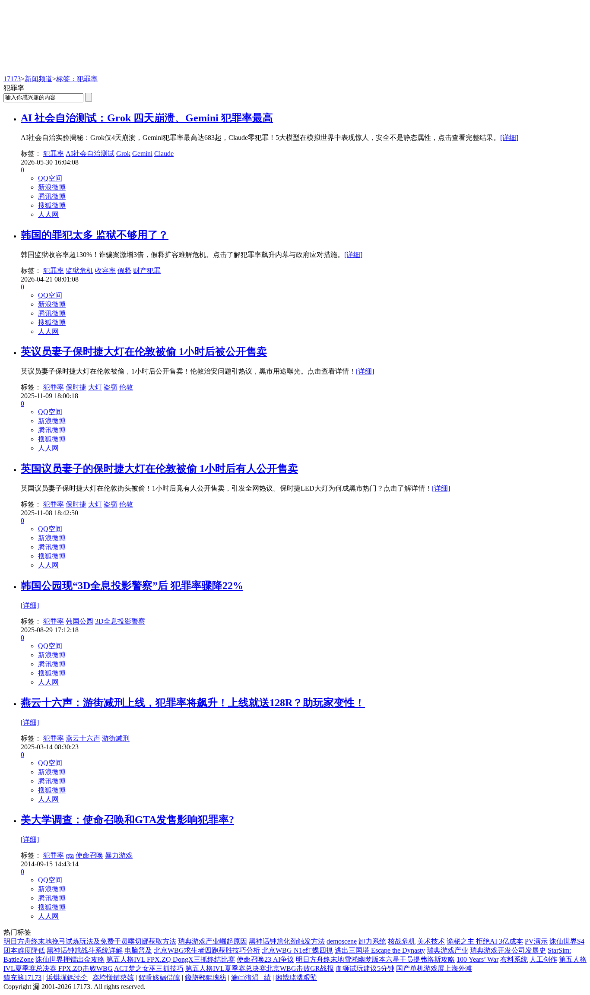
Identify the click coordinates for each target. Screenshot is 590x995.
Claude (164, 153)
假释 (124, 270)
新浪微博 (52, 187)
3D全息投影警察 (120, 621)
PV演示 (536, 941)
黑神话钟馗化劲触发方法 (287, 941)
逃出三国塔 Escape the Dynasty (380, 950)
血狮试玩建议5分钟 (365, 968)
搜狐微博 (52, 205)
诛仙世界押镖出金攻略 (70, 959)
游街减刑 (116, 738)
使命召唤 (89, 855)
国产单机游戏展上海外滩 (434, 968)
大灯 (95, 387)
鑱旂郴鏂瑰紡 (205, 977)
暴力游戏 (119, 855)
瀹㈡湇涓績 (251, 977)
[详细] (509, 137)
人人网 (48, 214)
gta (70, 855)
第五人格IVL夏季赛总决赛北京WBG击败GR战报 (259, 968)
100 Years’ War (477, 959)
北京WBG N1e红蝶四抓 (297, 950)
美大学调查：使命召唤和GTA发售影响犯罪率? (127, 819)
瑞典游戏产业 (447, 950)
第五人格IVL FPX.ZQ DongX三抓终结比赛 (170, 959)
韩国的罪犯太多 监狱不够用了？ (94, 235)
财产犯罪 (147, 270)
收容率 (105, 270)
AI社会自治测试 (90, 153)
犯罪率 (53, 153)
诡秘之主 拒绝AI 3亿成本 (485, 941)
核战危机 (402, 941)
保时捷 (76, 387)
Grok (123, 153)
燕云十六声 (83, 738)
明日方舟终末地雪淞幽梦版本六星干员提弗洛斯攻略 (375, 959)
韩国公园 (79, 621)
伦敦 (126, 387)
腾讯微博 (52, 196)
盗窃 (110, 387)
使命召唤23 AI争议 (265, 959)
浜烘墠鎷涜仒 (67, 977)
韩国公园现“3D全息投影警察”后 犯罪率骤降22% (132, 585)
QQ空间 (50, 178)
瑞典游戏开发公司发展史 (508, 950)
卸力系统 (372, 941)
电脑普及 (138, 950)
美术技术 (431, 941)
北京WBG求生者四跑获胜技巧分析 (207, 950)
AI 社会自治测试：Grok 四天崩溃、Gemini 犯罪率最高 (147, 118)
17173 (12, 78)
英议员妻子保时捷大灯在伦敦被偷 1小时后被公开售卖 (144, 351)
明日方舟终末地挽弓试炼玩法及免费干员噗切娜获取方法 (89, 941)
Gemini (142, 153)
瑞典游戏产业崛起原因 (212, 941)
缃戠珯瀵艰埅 (296, 977)
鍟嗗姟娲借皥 (159, 977)
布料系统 (514, 959)
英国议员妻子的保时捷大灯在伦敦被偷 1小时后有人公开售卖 (159, 468)
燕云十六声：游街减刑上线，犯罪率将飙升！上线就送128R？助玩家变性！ (193, 702)
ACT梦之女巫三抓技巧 (149, 968)
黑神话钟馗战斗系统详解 (85, 950)
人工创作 (543, 959)
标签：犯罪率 (77, 78)
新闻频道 (38, 78)
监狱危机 (79, 270)
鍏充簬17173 (22, 977)
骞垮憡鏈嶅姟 (113, 977)
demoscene (342, 941)
